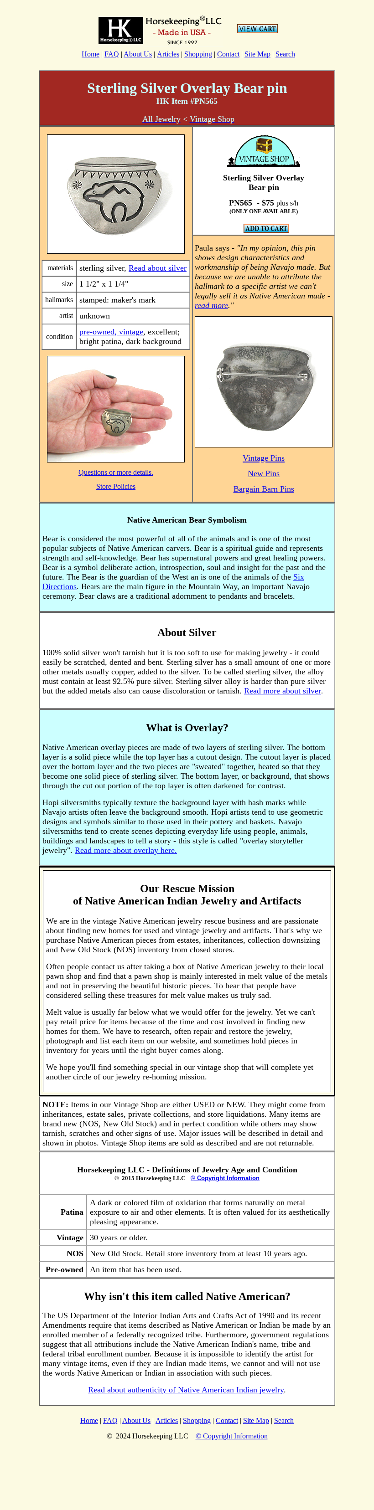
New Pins (264, 473)
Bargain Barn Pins (264, 488)
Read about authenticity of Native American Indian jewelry (186, 1389)
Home (90, 54)
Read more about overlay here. (126, 850)
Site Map (257, 54)
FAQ (111, 54)
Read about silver (158, 267)
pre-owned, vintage (111, 331)
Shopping (198, 54)
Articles (168, 54)
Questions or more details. (115, 472)
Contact (228, 54)
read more (211, 305)
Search (285, 54)
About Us (138, 54)
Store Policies (115, 486)
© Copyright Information (225, 1178)
